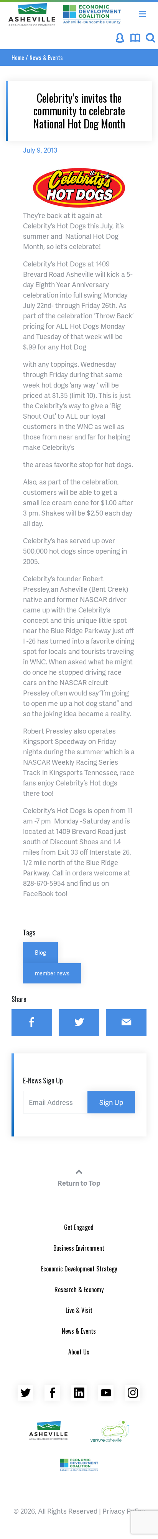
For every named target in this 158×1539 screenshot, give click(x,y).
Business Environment (78, 1248)
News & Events (46, 57)
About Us (78, 1351)
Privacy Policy (123, 1511)
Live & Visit (79, 1310)
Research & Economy (79, 1289)
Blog (40, 952)
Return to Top (79, 1183)
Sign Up (111, 1102)
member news (52, 973)
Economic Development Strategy (79, 1268)
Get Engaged (79, 1227)
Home (18, 57)
